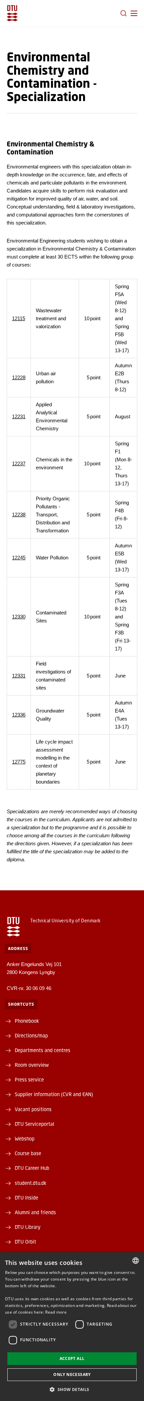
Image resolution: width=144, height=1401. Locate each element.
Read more (56, 1312)
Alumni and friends (35, 1212)
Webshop (24, 1138)
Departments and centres (42, 1050)
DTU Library (28, 1227)
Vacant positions (33, 1109)
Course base (28, 1153)
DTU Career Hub (32, 1168)
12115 (18, 318)
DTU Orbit (25, 1242)
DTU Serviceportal (34, 1124)
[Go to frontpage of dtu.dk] (12, 13)
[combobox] (135, 1260)
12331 (18, 675)
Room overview (32, 1065)
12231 (18, 416)
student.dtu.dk (30, 1183)
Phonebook (27, 1021)
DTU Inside (26, 1198)
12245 (18, 557)
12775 (18, 762)
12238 (18, 514)
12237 (18, 463)
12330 (18, 616)
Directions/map (31, 1035)
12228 (18, 377)
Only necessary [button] (72, 1374)
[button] (134, 13)
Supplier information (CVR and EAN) (54, 1094)
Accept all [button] (72, 1358)
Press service (29, 1079)
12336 (18, 715)
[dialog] (72, 1326)
